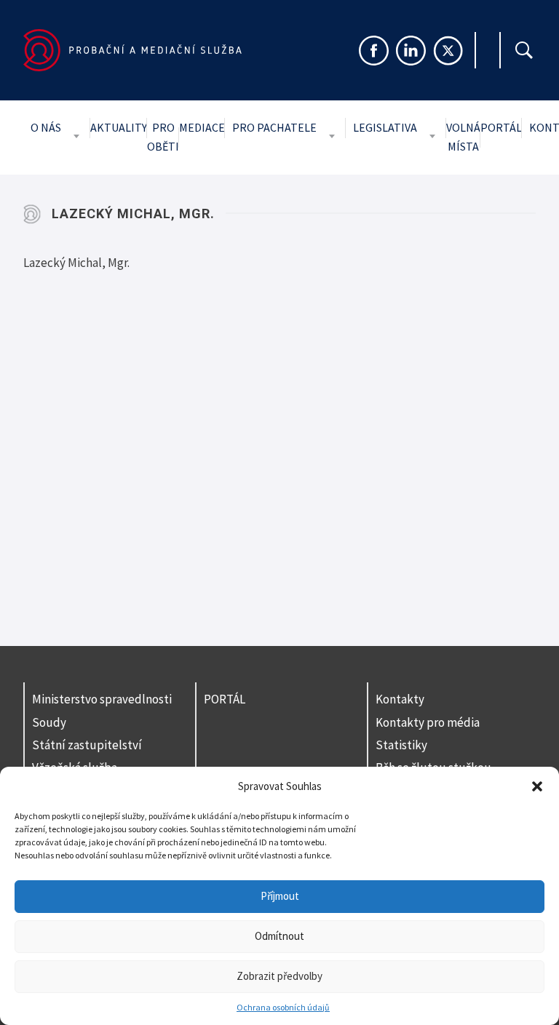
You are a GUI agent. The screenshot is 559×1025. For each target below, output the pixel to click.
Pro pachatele (274, 127)
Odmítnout (279, 936)
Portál (501, 127)
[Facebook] (374, 50)
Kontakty (400, 699)
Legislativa (385, 127)
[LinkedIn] (411, 50)
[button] (537, 786)
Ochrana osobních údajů (283, 1007)
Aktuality (118, 127)
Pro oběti (163, 136)
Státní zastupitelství (87, 745)
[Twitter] (448, 50)
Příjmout (280, 896)
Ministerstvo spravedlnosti (102, 699)
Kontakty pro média (428, 722)
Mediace (202, 127)
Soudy (49, 722)
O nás (46, 127)
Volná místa (463, 136)
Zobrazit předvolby (279, 976)
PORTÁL (224, 699)
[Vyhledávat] (524, 50)
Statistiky (401, 745)
